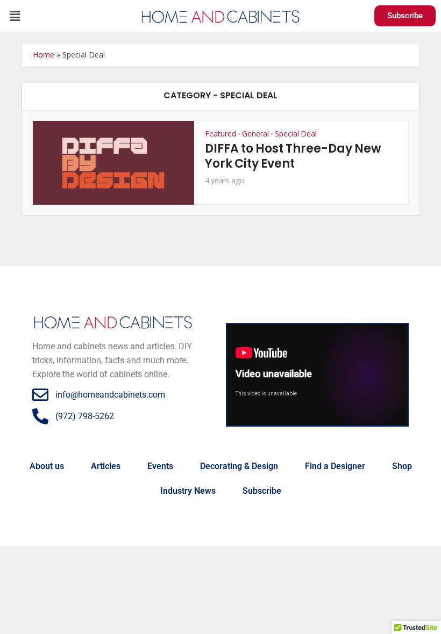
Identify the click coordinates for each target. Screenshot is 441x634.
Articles (105, 466)
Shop (402, 466)
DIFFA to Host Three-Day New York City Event (293, 156)
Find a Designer (335, 466)
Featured (220, 133)
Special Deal (296, 133)
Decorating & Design (239, 466)
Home (43, 54)
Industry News (188, 491)
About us (47, 466)
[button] (14, 15)
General (255, 133)
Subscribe (262, 491)
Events (160, 466)
